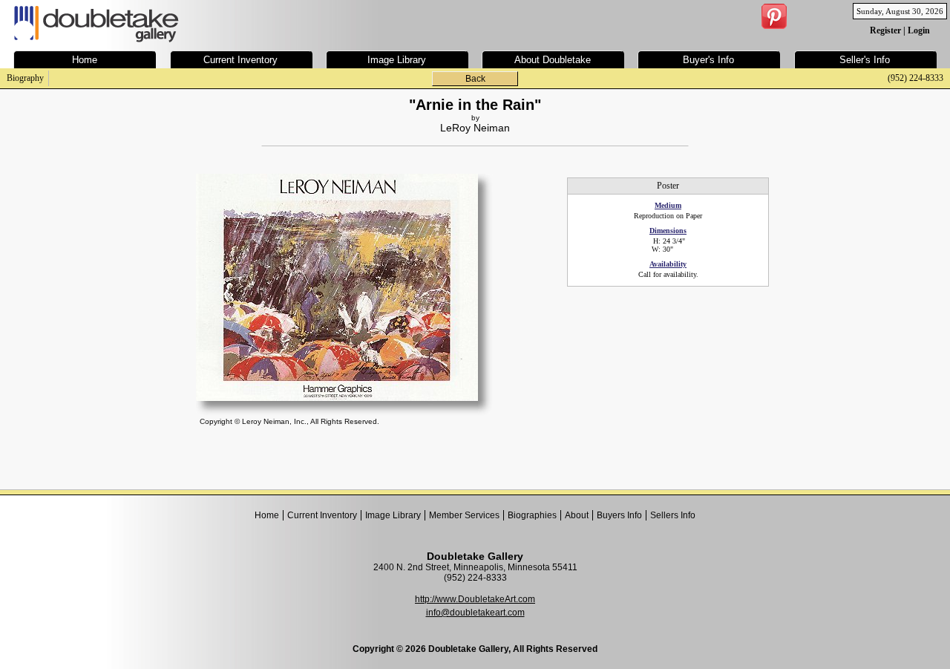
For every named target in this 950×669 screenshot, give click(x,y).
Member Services (464, 515)
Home (267, 515)
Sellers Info (672, 515)
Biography (25, 78)
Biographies (532, 515)
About (577, 515)
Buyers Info (619, 515)
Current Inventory (322, 515)
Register (885, 30)
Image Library (393, 515)
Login (919, 30)
